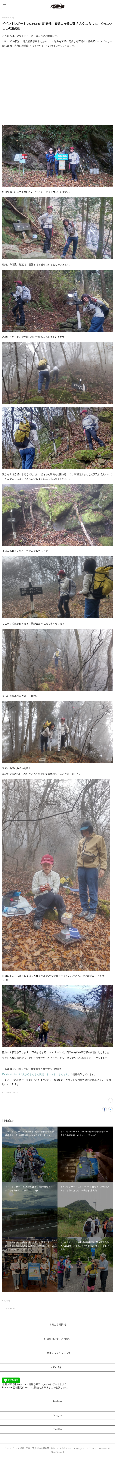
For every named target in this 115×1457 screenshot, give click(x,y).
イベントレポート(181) (10, 1092)
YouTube (57, 1429)
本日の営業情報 (57, 1324)
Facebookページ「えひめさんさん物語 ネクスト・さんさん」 (36, 1074)
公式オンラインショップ (57, 1353)
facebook (57, 1401)
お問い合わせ (57, 1367)
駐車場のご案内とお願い (57, 1338)
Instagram (57, 1415)
